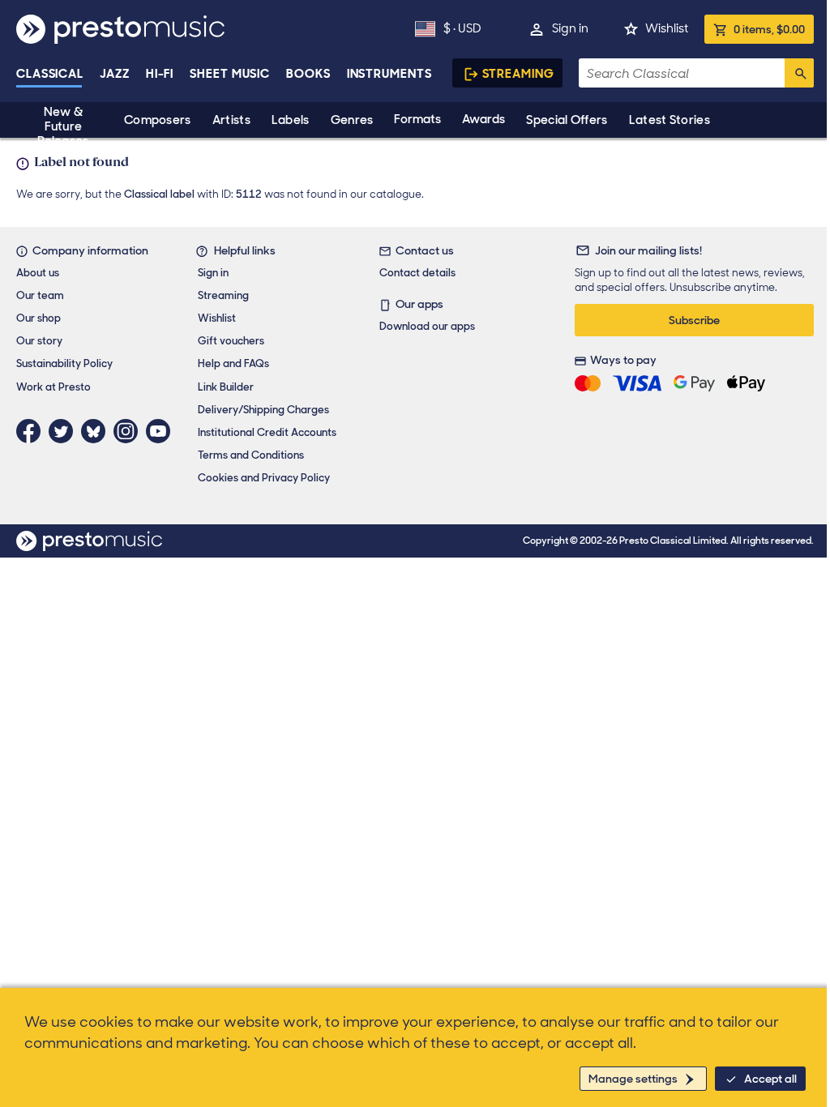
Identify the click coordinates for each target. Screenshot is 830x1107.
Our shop (38, 318)
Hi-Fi (160, 74)
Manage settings (633, 1078)
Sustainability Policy (64, 363)
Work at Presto (53, 387)
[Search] (799, 73)
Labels (291, 120)
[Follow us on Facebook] (32, 431)
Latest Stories (669, 120)
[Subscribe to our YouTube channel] (162, 431)
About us (37, 273)
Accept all (770, 1078)
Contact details (417, 273)
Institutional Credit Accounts (267, 432)
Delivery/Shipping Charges (263, 410)
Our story (39, 341)
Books (308, 74)
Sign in (570, 28)
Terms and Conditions (251, 455)
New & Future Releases (62, 126)
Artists (231, 120)
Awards (483, 119)
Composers (157, 120)
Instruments (389, 74)
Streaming (518, 74)
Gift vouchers (231, 341)
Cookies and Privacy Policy (264, 478)
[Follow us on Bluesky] (97, 431)
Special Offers (566, 120)
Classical (49, 74)
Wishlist (666, 28)
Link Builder (226, 387)
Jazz (115, 74)
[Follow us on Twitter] (65, 431)
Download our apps (427, 326)
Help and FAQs (233, 363)
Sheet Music (230, 74)
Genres (352, 120)
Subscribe (694, 320)
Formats (417, 119)
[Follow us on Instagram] (129, 431)
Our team (40, 295)
